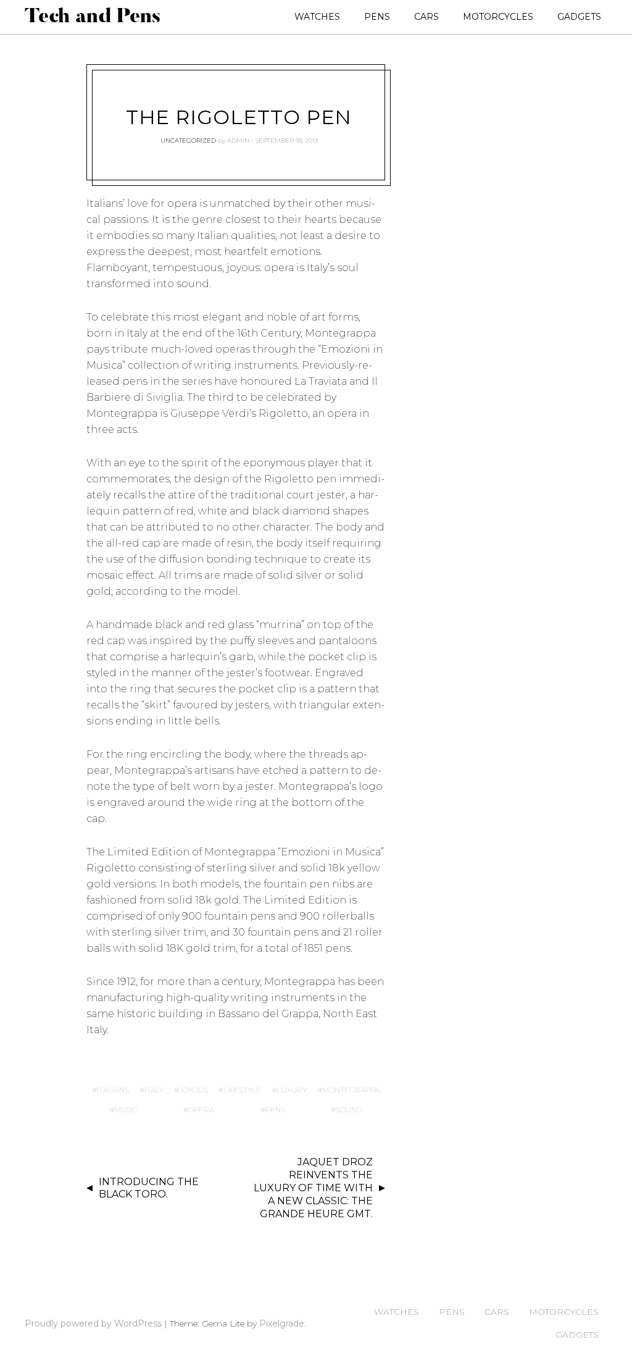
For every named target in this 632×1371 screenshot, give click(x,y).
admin (238, 140)
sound (349, 1109)
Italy (154, 1089)
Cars (426, 16)
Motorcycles (498, 16)
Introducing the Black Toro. (149, 1188)
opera (201, 1109)
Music (126, 1109)
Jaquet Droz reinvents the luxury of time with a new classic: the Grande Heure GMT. (313, 1187)
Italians (113, 1089)
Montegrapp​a (351, 1089)
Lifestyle (242, 1089)
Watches (317, 16)
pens (275, 1109)
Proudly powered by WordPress (93, 1323)
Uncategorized (188, 140)
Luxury (291, 1089)
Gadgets (579, 16)
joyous (193, 1089)
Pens (377, 16)
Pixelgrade (281, 1323)
